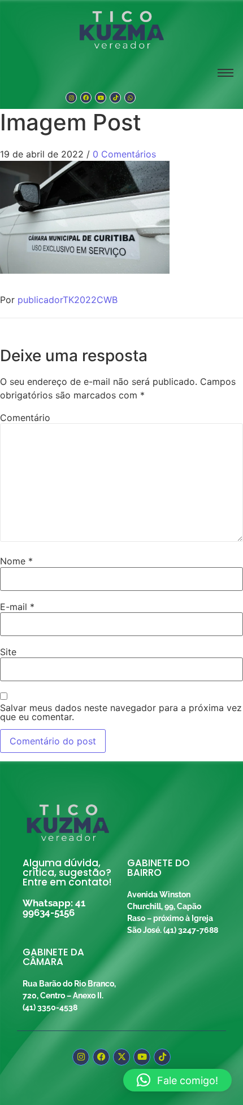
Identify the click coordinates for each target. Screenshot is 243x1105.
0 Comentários (124, 154)
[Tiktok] (115, 97)
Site (8, 651)
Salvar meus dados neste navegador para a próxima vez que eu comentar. (121, 712)
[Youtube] (100, 97)
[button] (177, 1080)
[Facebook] (86, 97)
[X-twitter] (121, 1057)
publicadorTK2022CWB (68, 299)
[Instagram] (71, 97)
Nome (16, 560)
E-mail (17, 606)
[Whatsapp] (130, 97)
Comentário (25, 417)
